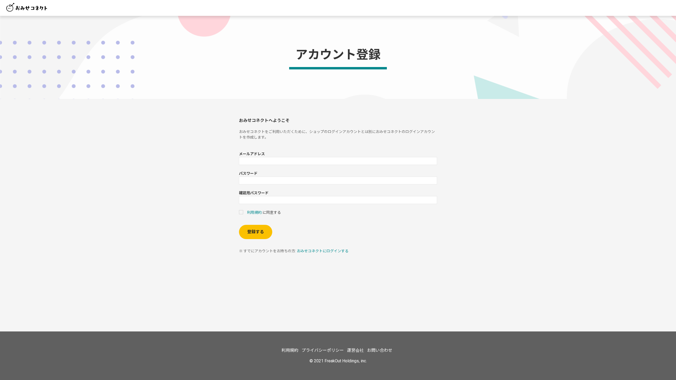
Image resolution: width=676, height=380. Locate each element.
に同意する (264, 212)
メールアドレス (252, 154)
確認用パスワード (254, 193)
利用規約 (254, 212)
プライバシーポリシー (323, 350)
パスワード (248, 173)
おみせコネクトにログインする (323, 251)
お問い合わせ (379, 350)
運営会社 (355, 350)
